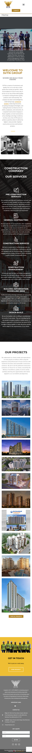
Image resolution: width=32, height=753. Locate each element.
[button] (23, 4)
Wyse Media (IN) (20, 751)
